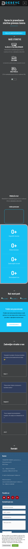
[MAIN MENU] (24, 3)
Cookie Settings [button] (6, 545)
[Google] (17, 497)
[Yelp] (12, 497)
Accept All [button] (15, 545)
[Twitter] (8, 497)
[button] (1, 300)
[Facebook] (4, 497)
